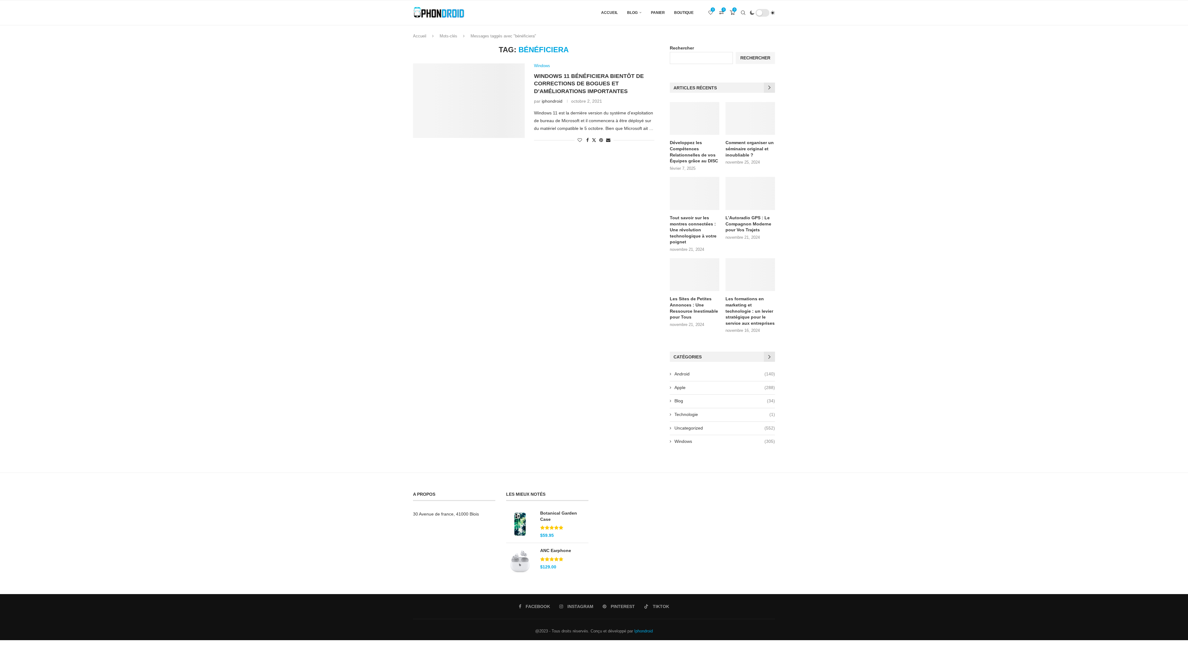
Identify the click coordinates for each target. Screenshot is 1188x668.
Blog (632, 13)
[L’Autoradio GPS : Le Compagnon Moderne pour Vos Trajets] (750, 193)
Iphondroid (643, 631)
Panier (658, 13)
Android (724, 373)
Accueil (609, 13)
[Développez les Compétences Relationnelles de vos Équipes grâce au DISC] (694, 118)
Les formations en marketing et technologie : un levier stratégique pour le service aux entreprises (750, 310)
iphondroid (552, 101)
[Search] (743, 12)
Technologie (724, 414)
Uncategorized (724, 428)
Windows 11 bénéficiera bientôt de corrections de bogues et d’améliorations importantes (589, 83)
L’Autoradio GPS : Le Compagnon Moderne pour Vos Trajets (748, 223)
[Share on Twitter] (594, 140)
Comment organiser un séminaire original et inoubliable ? (749, 148)
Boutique (684, 13)
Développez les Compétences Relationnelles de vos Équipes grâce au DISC (694, 151)
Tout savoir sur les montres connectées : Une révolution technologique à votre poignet (693, 229)
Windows (724, 441)
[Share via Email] (608, 140)
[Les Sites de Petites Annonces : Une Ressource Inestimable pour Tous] (694, 274)
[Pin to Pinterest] (601, 140)
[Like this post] (580, 140)
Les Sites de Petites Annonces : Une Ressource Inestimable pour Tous (694, 307)
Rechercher (682, 47)
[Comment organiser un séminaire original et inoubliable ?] (750, 118)
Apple (724, 387)
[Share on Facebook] (587, 140)
